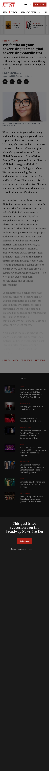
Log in (35, 549)
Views (14, 12)
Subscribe (39, 4)
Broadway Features (30, 12)
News (5, 12)
